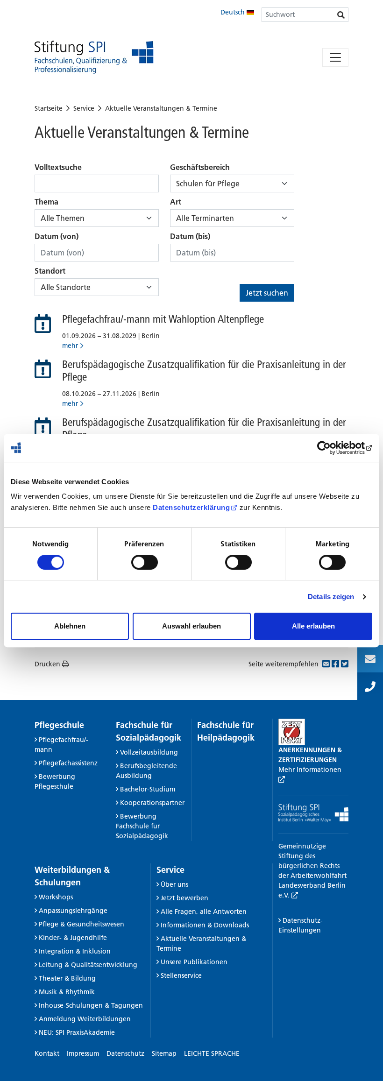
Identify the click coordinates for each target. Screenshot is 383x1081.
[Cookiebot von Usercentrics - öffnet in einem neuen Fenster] (331, 448)
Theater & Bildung (67, 978)
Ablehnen (69, 626)
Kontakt (47, 1053)
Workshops (56, 897)
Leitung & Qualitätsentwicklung (88, 965)
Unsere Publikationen (194, 962)
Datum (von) (56, 236)
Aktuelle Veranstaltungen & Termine (161, 108)
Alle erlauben (313, 626)
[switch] (144, 562)
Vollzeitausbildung (149, 752)
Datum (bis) (190, 236)
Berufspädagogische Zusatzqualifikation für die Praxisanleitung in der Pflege (204, 370)
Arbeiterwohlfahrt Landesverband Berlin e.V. (312, 885)
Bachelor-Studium (147, 789)
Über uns (174, 884)
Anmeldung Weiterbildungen (85, 1019)
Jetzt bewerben (184, 898)
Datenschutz (125, 1053)
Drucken (47, 664)
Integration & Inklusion (75, 951)
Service (83, 108)
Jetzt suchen (267, 292)
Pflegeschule (59, 725)
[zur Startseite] (94, 57)
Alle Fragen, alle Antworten (204, 911)
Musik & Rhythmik (67, 992)
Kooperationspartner (152, 802)
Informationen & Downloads (205, 925)
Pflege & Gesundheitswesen (81, 924)
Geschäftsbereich (200, 167)
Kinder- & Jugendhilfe (73, 937)
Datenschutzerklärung (191, 507)
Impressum (83, 1053)
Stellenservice (181, 975)
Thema (46, 201)
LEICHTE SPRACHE (212, 1053)
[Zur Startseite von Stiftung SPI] (313, 812)
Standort (50, 271)
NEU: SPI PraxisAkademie (77, 1032)
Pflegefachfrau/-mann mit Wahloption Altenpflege (163, 318)
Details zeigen (331, 597)
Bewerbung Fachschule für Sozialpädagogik (142, 826)
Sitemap (164, 1053)
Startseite (49, 108)
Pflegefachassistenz (68, 763)
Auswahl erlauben (191, 626)
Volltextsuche (58, 167)
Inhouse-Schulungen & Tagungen (91, 1005)
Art (175, 201)
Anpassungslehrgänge (73, 910)
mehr (70, 345)
